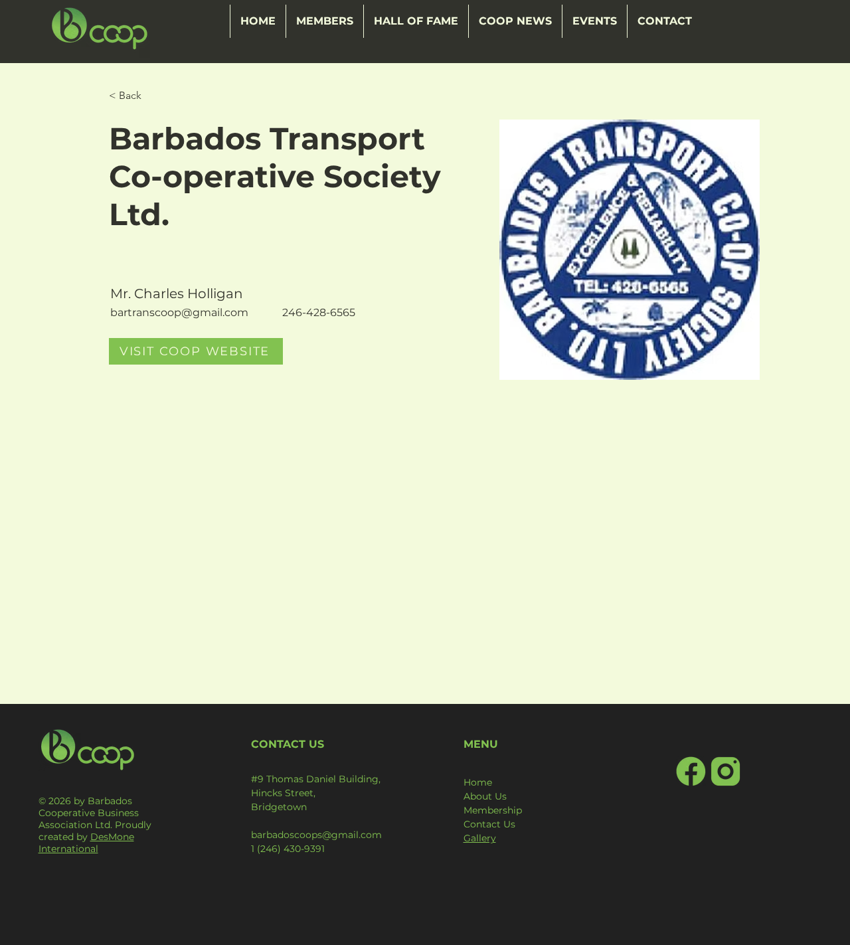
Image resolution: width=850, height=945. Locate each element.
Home (478, 782)
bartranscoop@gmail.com (179, 312)
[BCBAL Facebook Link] (691, 771)
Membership (493, 810)
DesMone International (86, 843)
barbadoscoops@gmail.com (316, 835)
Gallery (480, 838)
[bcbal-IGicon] (725, 771)
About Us (485, 796)
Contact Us (489, 824)
